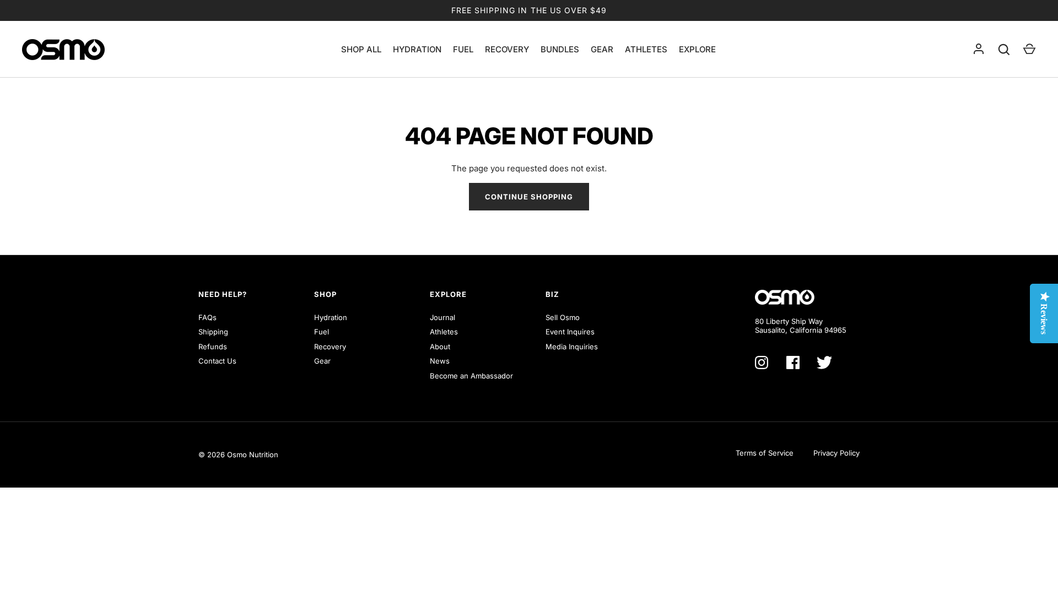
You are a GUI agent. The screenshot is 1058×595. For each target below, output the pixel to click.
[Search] (1004, 49)
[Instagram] (761, 362)
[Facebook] (793, 362)
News (440, 360)
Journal (442, 317)
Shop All (361, 50)
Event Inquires (570, 331)
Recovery (507, 50)
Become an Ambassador (471, 375)
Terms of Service (765, 452)
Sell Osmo (563, 317)
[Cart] (1029, 49)
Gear (602, 50)
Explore (697, 50)
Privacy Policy (836, 452)
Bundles (560, 50)
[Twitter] (824, 362)
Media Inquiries (572, 346)
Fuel (463, 50)
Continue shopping (529, 196)
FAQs (207, 317)
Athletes (646, 50)
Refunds (212, 346)
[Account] (979, 49)
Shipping (213, 331)
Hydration (417, 50)
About (440, 346)
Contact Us (217, 360)
